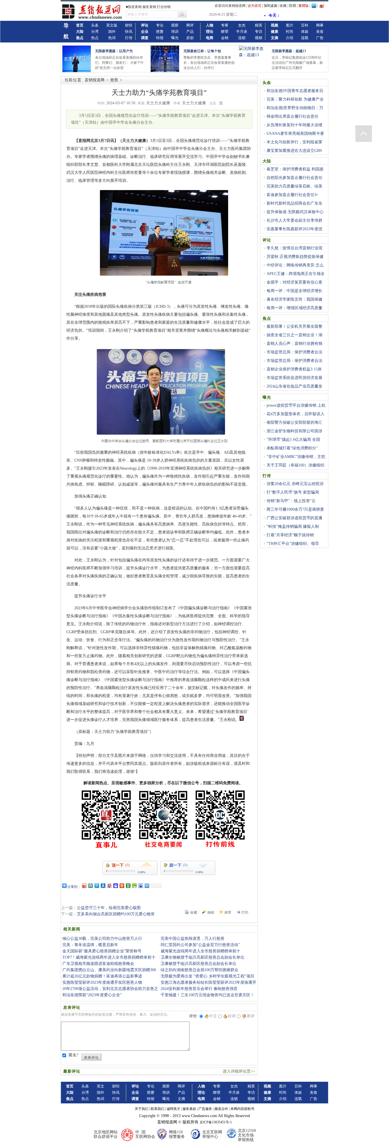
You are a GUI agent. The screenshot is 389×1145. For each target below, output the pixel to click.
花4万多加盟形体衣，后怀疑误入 (295, 414)
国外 (112, 31)
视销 (258, 38)
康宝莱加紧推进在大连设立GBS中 (292, 153)
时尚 (289, 31)
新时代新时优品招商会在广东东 (294, 203)
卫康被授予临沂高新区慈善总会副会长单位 (198, 963)
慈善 (159, 31)
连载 (304, 38)
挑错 (210, 912)
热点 (95, 38)
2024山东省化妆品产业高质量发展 (292, 389)
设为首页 (254, 6)
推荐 (227, 912)
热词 (112, 38)
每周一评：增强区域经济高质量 (294, 308)
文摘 (181, 1099)
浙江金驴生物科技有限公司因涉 (294, 431)
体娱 (304, 31)
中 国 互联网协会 (145, 1134)
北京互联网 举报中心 (212, 1134)
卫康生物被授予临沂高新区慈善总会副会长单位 (202, 957)
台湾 (95, 31)
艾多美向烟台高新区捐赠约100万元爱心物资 (116, 914)
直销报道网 (95, 80)
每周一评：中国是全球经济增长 (294, 291)
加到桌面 (270, 6)
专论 (159, 25)
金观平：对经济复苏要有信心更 (294, 282)
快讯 (128, 31)
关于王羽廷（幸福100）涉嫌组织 (295, 465)
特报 (159, 38)
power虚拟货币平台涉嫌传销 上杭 (296, 405)
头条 (95, 25)
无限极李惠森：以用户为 (114, 51)
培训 (175, 31)
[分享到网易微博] (109, 885)
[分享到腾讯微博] (96, 885)
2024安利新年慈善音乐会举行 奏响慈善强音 (199, 989)
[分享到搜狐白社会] (147, 885)
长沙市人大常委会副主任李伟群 (294, 220)
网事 (320, 25)
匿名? (73, 1055)
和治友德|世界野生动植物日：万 (295, 108)
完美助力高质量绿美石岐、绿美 (294, 186)
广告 (320, 38)
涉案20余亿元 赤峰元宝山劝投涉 (295, 484)
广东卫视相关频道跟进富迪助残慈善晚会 (98, 963)
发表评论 (91, 1058)
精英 (258, 25)
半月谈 (241, 31)
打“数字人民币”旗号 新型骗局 (293, 492)
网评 (190, 25)
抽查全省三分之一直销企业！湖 (294, 335)
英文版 (111, 25)
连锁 (241, 38)
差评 (251, 1016)
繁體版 (303, 6)
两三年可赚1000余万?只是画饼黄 (295, 509)
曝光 (175, 38)
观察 (175, 25)
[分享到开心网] (121, 885)
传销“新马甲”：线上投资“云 (291, 501)
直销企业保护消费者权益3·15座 (294, 369)
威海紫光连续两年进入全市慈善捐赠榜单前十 (200, 951)
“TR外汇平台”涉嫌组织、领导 (293, 543)
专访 (258, 31)
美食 (320, 31)
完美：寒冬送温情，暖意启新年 (90, 945)
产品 (190, 31)
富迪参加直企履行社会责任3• (292, 195)
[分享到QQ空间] (90, 885)
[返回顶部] (363, 133)
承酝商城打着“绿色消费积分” (292, 448)
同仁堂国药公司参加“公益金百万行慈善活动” (200, 945)
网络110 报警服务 (177, 1134)
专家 (224, 25)
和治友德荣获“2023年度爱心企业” (92, 995)
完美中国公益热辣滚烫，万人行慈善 (192, 938)
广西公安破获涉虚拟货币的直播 (294, 518)
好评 (232, 1016)
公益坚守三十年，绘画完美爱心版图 (109, 908)
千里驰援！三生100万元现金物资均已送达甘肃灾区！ (207, 995)
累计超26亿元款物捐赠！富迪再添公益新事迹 (102, 976)
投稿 (292, 5)
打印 (244, 912)
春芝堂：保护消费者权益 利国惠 (295, 169)
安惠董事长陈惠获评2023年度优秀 (292, 232)
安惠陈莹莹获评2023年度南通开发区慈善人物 (102, 982)
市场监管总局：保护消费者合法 (294, 352)
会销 (224, 38)
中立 (213, 1016)
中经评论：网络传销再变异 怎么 (295, 265)
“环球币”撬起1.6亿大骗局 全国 (293, 439)
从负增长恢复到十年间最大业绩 (294, 125)
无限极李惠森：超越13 (289, 51)
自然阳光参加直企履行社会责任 (294, 178)
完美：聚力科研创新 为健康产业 (295, 99)
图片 (289, 25)
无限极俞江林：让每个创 (202, 51)
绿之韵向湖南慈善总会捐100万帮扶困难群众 (199, 970)
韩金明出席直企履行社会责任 (292, 116)
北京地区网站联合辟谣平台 (106, 1134)
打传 (128, 38)
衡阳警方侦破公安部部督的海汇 (294, 422)
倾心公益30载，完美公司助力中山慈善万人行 (102, 938)
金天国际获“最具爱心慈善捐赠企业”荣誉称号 (102, 951)
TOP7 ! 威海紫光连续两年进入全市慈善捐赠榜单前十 (108, 957)
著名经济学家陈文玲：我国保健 (294, 299)
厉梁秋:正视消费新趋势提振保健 (295, 256)
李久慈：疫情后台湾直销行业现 (294, 248)
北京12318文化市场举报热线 (247, 1135)
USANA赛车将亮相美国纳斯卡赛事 (293, 136)
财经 (128, 25)
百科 (304, 25)
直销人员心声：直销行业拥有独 (294, 343)
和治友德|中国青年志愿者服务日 (295, 91)
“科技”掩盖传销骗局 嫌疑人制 (293, 526)
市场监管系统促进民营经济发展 (294, 378)
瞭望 (224, 31)
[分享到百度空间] (134, 885)
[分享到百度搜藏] (115, 885)
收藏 (283, 6)
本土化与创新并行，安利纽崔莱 (294, 142)
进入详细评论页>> (239, 1071)
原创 (190, 38)
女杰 (241, 25)
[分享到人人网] (103, 885)
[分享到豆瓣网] (128, 885)
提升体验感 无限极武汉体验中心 (295, 212)
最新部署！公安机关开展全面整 (294, 326)
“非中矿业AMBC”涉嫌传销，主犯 (296, 457)
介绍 (289, 38)
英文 (100, 1086)
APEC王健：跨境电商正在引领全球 (294, 277)
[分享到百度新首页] (140, 885)
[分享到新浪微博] (84, 885)
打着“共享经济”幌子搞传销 (290, 535)
